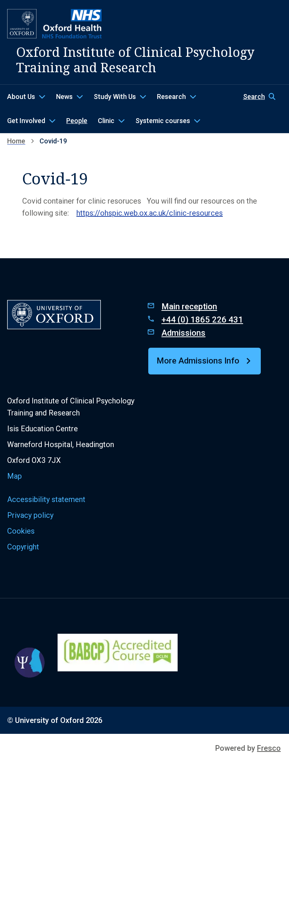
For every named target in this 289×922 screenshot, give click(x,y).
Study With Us (115, 96)
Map (14, 476)
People (76, 121)
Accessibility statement (46, 499)
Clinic (106, 121)
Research (171, 96)
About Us (21, 96)
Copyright (23, 546)
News (64, 96)
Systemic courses (162, 121)
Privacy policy (30, 515)
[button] (262, 97)
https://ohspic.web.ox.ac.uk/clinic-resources (149, 213)
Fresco (269, 748)
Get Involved (26, 121)
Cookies (21, 531)
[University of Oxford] (22, 23)
